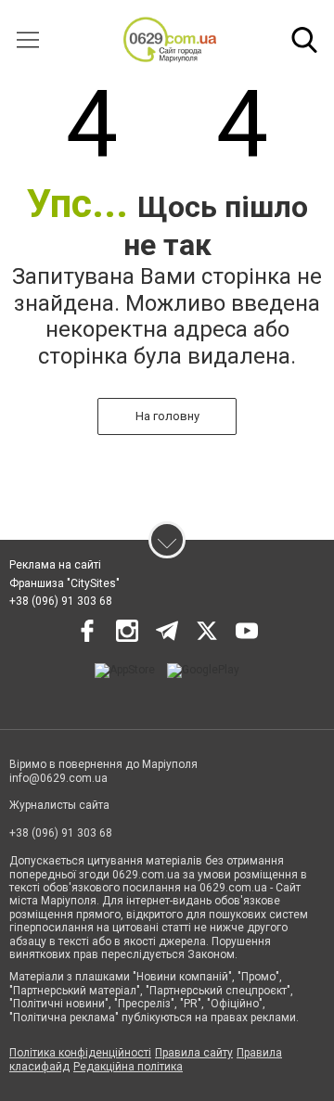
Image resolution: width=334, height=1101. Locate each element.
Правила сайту (194, 1052)
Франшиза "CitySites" (64, 583)
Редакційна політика (128, 1066)
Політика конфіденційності (80, 1052)
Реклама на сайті (55, 564)
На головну (167, 416)
